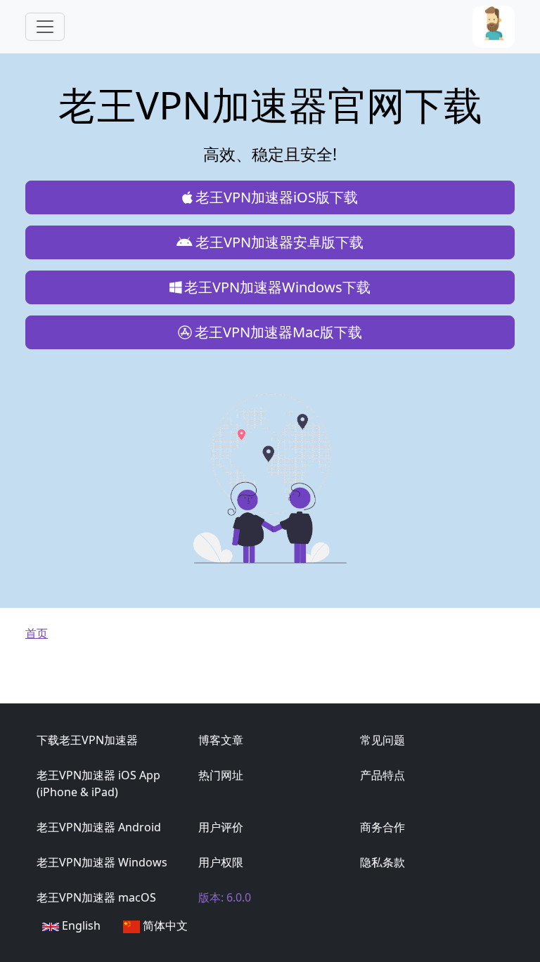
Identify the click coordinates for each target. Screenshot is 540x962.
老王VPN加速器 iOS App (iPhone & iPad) (98, 783)
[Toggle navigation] (45, 27)
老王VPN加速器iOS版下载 (276, 197)
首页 (36, 633)
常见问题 (382, 740)
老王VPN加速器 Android (99, 827)
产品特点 (382, 775)
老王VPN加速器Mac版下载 (278, 332)
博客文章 (220, 740)
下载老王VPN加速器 (87, 740)
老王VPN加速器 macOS (96, 897)
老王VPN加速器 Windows (102, 862)
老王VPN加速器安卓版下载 (279, 242)
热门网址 (220, 775)
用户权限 (220, 862)
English (80, 925)
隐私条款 (382, 862)
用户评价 (220, 827)
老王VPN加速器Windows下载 (277, 287)
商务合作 (382, 827)
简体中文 (164, 925)
